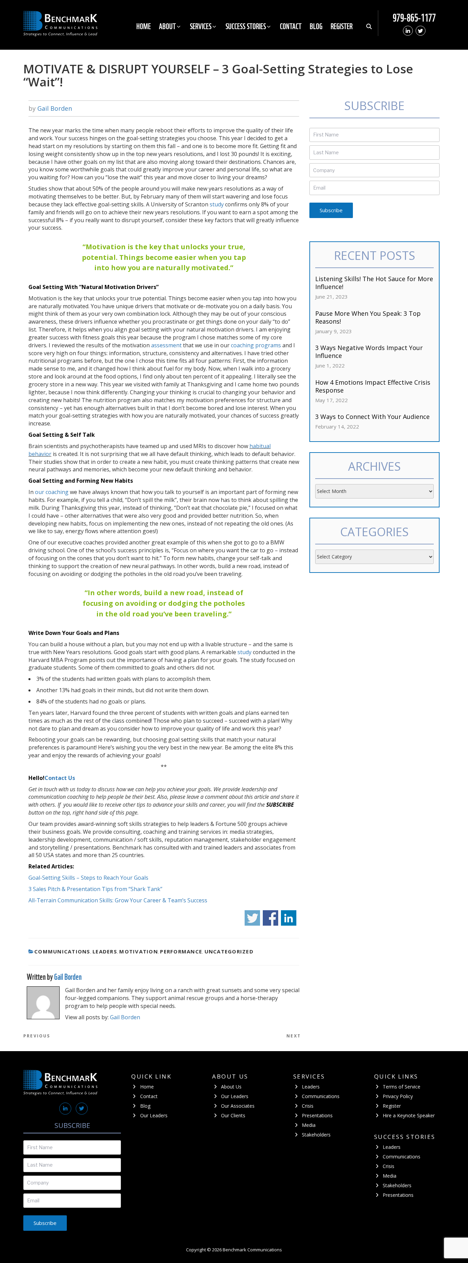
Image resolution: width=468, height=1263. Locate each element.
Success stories (245, 26)
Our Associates (238, 1106)
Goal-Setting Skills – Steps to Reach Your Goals (88, 877)
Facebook (270, 918)
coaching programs (256, 345)
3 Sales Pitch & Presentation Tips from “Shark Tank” (95, 889)
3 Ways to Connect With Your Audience (372, 416)
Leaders (105, 951)
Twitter (252, 918)
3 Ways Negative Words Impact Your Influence (369, 352)
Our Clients (233, 1115)
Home (143, 26)
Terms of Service (401, 1086)
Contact (290, 26)
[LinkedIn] (408, 31)
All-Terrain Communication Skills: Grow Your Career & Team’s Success (117, 900)
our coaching (52, 492)
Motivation (138, 951)
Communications (62, 951)
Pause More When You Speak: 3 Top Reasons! (368, 317)
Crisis (307, 1106)
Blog (316, 26)
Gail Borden (54, 108)
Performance (181, 951)
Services (200, 26)
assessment (166, 345)
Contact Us (60, 778)
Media (309, 1125)
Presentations (317, 1115)
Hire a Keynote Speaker (409, 1115)
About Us (231, 1086)
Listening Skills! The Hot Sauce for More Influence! (374, 283)
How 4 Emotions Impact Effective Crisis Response (372, 386)
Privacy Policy (398, 1096)
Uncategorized (229, 951)
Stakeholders (316, 1134)
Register (342, 26)
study (217, 204)
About (167, 26)
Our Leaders (154, 1115)
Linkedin (288, 918)
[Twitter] (421, 31)
